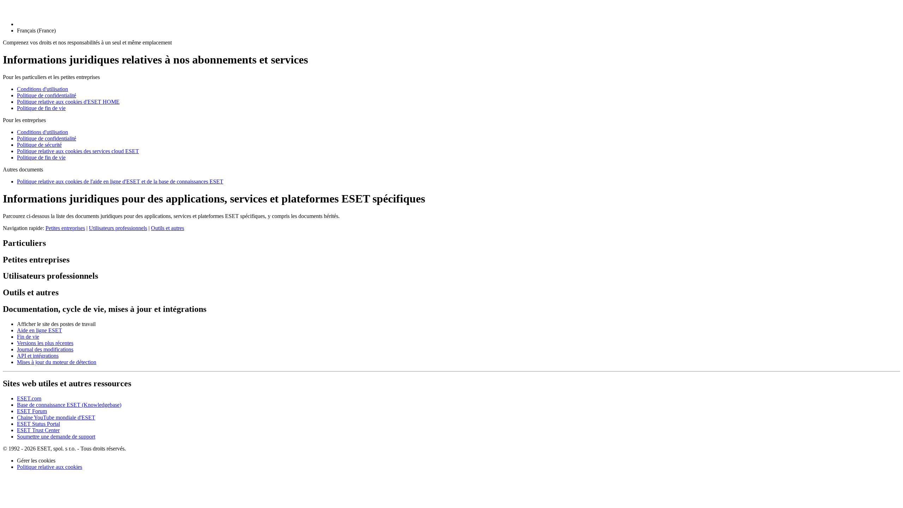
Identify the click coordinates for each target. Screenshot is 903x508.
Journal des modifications (45, 349)
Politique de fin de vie (41, 108)
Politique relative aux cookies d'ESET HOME (68, 102)
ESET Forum (32, 411)
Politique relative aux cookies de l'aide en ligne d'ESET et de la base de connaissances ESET (120, 182)
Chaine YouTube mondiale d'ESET (56, 418)
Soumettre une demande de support (56, 437)
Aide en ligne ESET (39, 330)
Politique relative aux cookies (49, 467)
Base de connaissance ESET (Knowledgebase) (69, 405)
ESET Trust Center (38, 430)
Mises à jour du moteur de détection (56, 362)
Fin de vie (28, 337)
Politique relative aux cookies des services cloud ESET (78, 151)
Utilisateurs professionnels (118, 228)
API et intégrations (38, 356)
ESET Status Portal (38, 424)
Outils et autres (167, 228)
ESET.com (29, 398)
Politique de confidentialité (46, 95)
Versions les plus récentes (45, 343)
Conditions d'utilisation (42, 89)
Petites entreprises (65, 228)
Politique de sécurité (39, 145)
